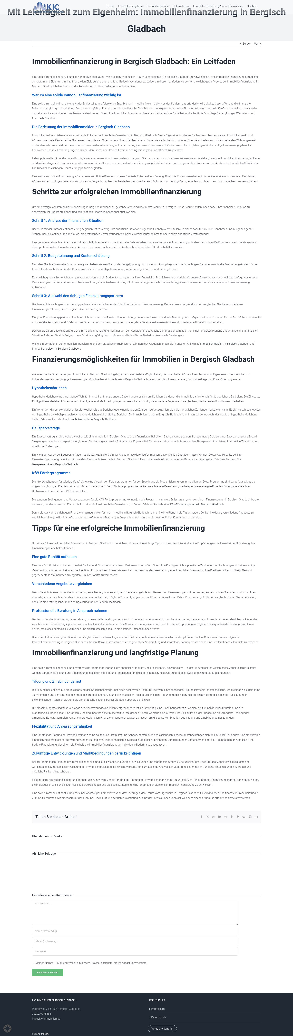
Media (58, 836)
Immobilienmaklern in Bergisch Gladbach (224, 343)
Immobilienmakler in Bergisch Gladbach (92, 419)
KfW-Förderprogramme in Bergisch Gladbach (197, 504)
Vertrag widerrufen (162, 1028)
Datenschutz (158, 1017)
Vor (256, 43)
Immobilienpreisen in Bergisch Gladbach (56, 348)
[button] (7, 1028)
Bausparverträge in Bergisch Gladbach (55, 464)
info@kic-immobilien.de (46, 1018)
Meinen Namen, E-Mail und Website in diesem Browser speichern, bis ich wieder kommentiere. (91, 963)
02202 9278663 (41, 1013)
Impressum (158, 1008)
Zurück (247, 43)
